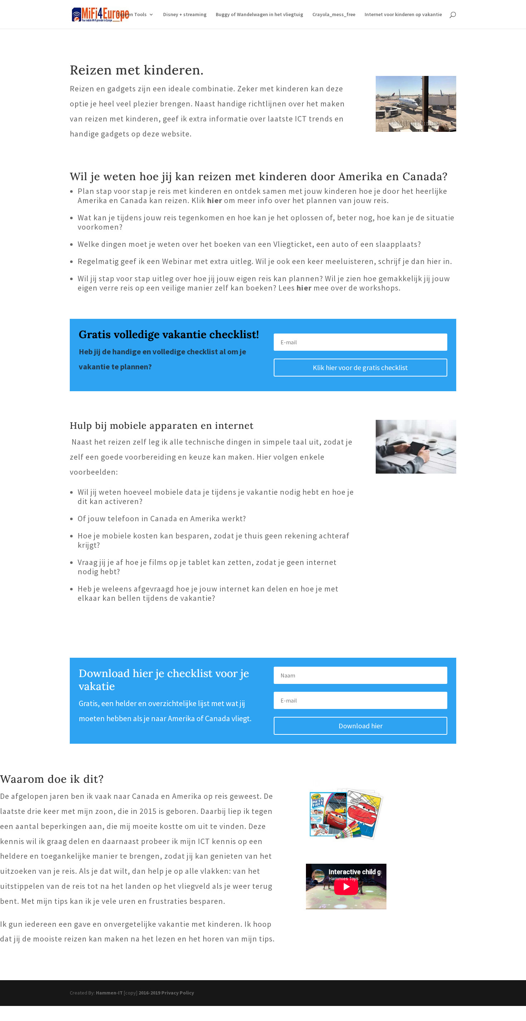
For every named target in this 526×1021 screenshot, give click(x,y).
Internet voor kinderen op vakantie (403, 15)
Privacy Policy (177, 992)
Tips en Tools (132, 15)
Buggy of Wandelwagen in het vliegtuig (259, 15)
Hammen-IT (109, 992)
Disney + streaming (184, 15)
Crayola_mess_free (333, 15)
